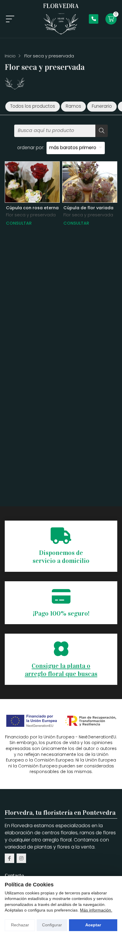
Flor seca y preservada (31, 215)
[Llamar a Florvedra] (93, 19)
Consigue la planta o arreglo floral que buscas (61, 670)
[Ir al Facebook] (9, 858)
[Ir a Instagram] (21, 858)
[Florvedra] (61, 19)
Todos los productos (32, 106)
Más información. (96, 910)
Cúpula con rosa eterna (32, 208)
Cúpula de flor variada (88, 208)
